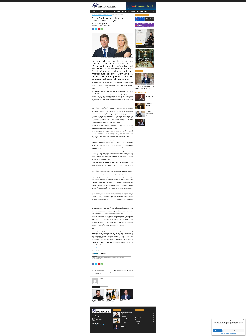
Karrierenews (134, 11)
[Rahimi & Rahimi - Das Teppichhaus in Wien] (144, 48)
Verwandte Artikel (96, 287)
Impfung (107, 257)
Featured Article (138, 317)
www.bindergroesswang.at (97, 247)
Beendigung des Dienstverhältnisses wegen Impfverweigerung (116, 256)
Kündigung (111, 257)
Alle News (95, 11)
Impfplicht (102, 257)
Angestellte (100, 256)
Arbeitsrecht (98, 15)
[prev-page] (130, 287)
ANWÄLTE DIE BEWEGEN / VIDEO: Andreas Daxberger (149, 96)
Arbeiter (104, 256)
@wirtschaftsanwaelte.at (132, 305)
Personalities (109, 0)
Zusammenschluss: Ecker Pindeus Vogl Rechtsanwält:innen (111, 300)
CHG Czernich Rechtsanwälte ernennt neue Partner (123, 271)
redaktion (95, 25)
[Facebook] (93, 29)
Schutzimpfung (121, 257)
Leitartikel (109, 15)
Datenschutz (229, 333)
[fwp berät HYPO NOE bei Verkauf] (126, 294)
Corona (129, 256)
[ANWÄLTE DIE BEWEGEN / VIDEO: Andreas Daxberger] (140, 97)
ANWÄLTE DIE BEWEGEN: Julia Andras (149, 113)
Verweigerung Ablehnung (96, 258)
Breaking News (138, 313)
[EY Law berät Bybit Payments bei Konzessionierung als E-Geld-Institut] (98, 294)
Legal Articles (104, 15)
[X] (96, 29)
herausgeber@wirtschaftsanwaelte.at (98, 324)
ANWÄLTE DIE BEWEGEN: (140, 92)
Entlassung (98, 257)
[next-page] (132, 287)
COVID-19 (93, 257)
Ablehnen (228, 330)
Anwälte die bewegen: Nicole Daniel (148, 121)
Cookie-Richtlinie (224, 333)
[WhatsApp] (102, 29)
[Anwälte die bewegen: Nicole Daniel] (140, 123)
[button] (243, 320)
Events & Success (116, 11)
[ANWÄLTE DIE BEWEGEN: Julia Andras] (140, 114)
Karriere (136, 319)
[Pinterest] (99, 29)
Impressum (234, 333)
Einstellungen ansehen (238, 330)
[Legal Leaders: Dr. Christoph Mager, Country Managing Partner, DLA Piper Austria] (144, 79)
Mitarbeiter (116, 257)
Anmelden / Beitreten (94, 0)
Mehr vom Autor (104, 287)
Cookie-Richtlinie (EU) (133, 0)
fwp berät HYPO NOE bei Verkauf (125, 300)
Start (92, 14)
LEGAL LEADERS (139, 71)
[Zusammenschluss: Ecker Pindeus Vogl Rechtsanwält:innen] (112, 294)
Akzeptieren (217, 330)
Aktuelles (95, 14)
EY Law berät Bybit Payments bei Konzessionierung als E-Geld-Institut (98, 300)
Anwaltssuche (102, 0)
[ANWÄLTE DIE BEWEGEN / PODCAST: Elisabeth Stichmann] (140, 106)
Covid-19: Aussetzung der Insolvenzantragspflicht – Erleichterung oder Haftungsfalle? (101, 272)
